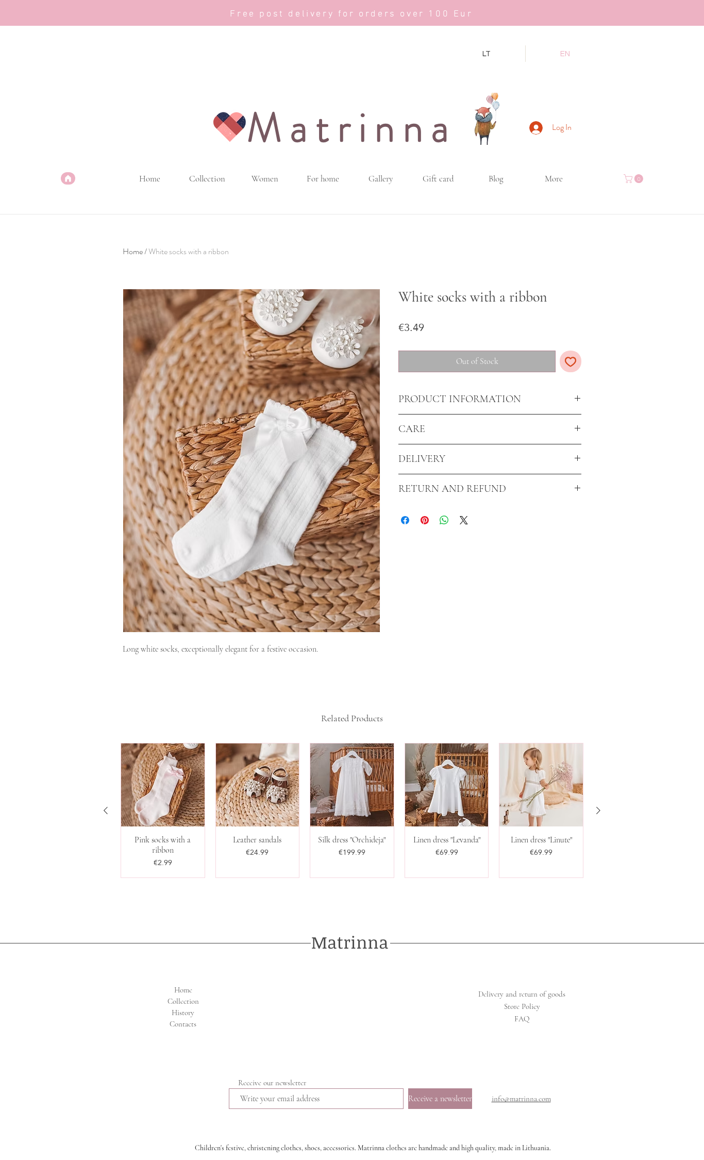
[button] (634, 178)
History (183, 1012)
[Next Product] (598, 810)
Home (133, 251)
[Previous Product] (105, 810)
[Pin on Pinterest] (424, 520)
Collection (183, 1001)
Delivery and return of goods (521, 994)
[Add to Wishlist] (570, 361)
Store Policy (522, 1006)
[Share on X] (464, 520)
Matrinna (350, 942)
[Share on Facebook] (405, 520)
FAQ (521, 1018)
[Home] (68, 178)
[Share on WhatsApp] (444, 520)
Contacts (183, 1024)
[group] (352, 810)
